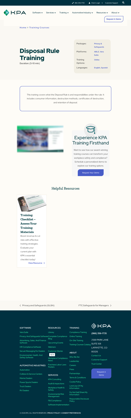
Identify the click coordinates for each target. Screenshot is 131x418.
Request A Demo (113, 19)
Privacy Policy (53, 413)
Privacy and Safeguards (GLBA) (37, 305)
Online (96, 60)
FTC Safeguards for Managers (94, 305)
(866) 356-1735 (99, 333)
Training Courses (39, 27)
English (97, 68)
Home (23, 27)
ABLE (96, 52)
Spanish (104, 68)
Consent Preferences (71, 413)
